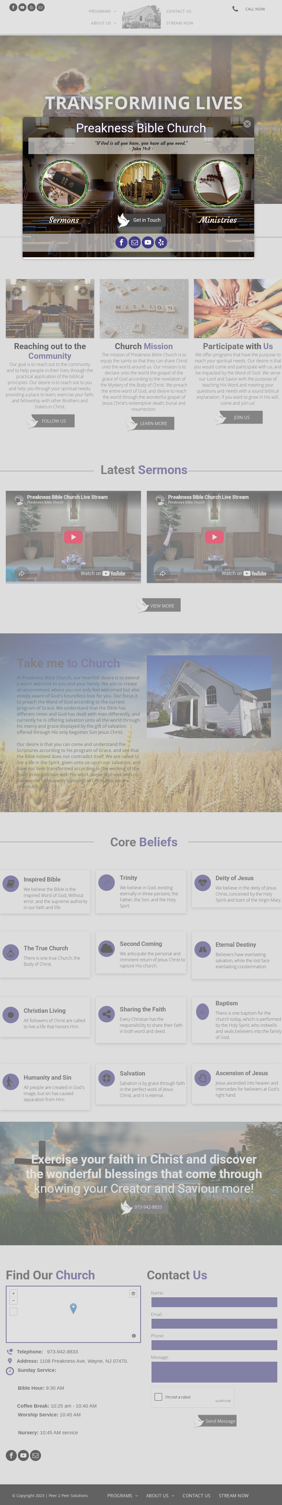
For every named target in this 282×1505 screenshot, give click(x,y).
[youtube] (148, 243)
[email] (135, 243)
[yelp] (161, 243)
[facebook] (121, 243)
